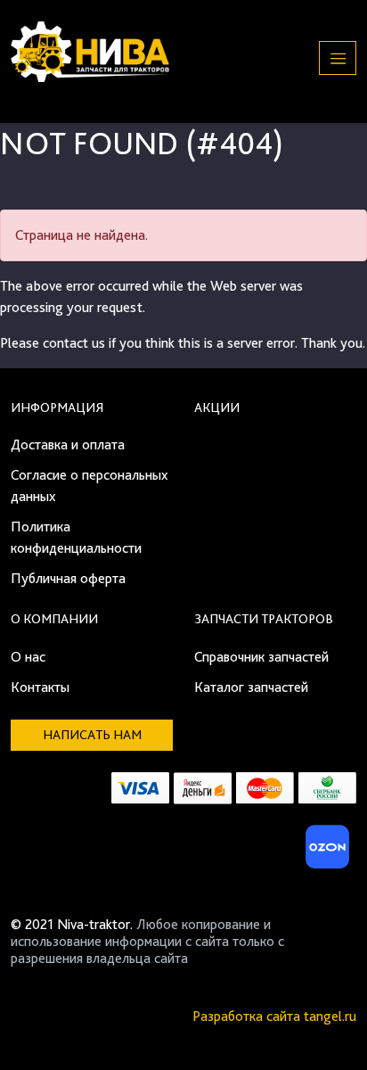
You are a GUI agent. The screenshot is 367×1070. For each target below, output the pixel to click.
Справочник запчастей (261, 656)
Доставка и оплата (68, 444)
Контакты (40, 687)
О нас (28, 656)
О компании (54, 619)
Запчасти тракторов (263, 619)
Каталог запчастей (251, 687)
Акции (217, 407)
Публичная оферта (68, 578)
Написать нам (92, 735)
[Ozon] (325, 852)
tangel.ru (330, 1016)
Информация (57, 407)
